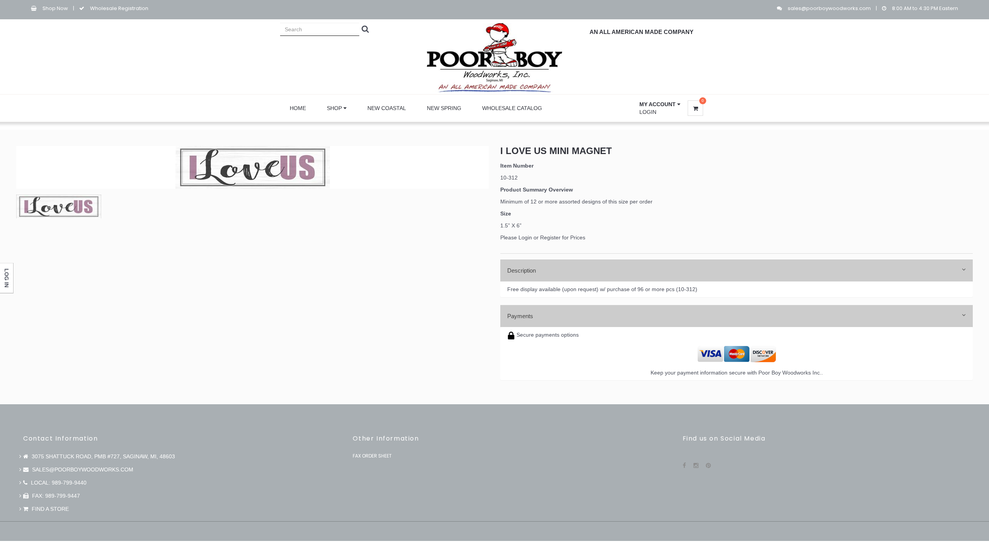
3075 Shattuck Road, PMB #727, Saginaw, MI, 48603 (102, 456)
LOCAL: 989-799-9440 (58, 483)
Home (298, 108)
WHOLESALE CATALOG (512, 108)
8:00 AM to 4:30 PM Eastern (925, 8)
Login (647, 112)
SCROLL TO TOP (970, 298)
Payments (520, 316)
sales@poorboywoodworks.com (829, 8)
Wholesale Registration (119, 8)
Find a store (49, 509)
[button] (659, 104)
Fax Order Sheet (372, 456)
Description (521, 270)
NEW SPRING (444, 108)
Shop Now (55, 8)
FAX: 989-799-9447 (55, 496)
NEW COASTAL (386, 108)
